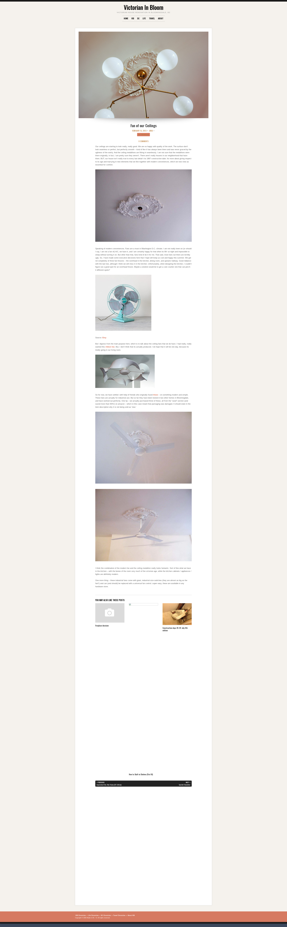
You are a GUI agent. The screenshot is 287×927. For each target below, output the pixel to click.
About (160, 18)
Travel (152, 18)
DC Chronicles (106, 915)
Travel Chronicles (119, 915)
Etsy (104, 338)
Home (126, 18)
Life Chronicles (93, 915)
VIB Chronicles (143, 134)
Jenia (151, 130)
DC (138, 18)
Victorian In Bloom (143, 7)
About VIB (131, 915)
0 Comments (143, 141)
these (155, 395)
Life (144, 18)
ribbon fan (110, 347)
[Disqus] (143, 815)
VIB (132, 18)
